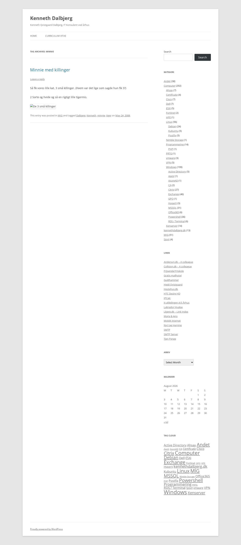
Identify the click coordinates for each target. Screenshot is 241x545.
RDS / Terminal (176, 221)
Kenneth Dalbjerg (51, 18)
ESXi (168, 108)
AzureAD (173, 180)
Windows (171, 167)
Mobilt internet (172, 320)
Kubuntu (173, 131)
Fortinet (170, 112)
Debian (172, 126)
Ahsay (169, 90)
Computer (169, 85)
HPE (168, 117)
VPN (168, 162)
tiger (108, 115)
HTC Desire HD (172, 293)
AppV (171, 176)
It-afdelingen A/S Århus (176, 302)
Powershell (174, 216)
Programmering (175, 144)
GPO (170, 198)
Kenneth (91, 115)
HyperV (172, 203)
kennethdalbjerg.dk (175, 230)
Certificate (172, 94)
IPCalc (167, 298)
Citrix (171, 189)
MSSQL (172, 207)
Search (167, 51)
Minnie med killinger (50, 70)
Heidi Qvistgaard (173, 284)
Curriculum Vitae (55, 35)
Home (33, 35)
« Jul (166, 422)
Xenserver (171, 225)
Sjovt (166, 239)
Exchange (173, 194)
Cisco (169, 99)
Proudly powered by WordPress (46, 529)
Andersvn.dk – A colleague (178, 262)
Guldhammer (171, 280)
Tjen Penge (170, 338)
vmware (170, 158)
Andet (167, 81)
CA (169, 185)
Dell (168, 103)
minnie (101, 115)
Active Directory (177, 171)
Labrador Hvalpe (173, 307)
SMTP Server (171, 334)
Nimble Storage (174, 140)
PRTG (169, 153)
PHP (170, 149)
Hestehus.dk (171, 289)
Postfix (172, 135)
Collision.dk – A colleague (178, 266)
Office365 (173, 212)
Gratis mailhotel (173, 275)
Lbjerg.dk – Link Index (176, 311)
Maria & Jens (171, 316)
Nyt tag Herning (173, 325)
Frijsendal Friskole (174, 271)
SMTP (167, 329)
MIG (60, 115)
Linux (169, 122)
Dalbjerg (80, 115)
